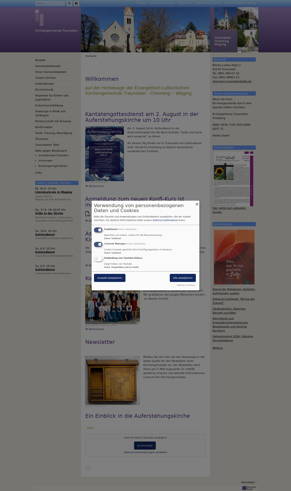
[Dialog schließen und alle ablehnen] (196, 203)
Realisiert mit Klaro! (186, 285)
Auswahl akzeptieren (109, 278)
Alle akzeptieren (182, 278)
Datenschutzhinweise (165, 220)
